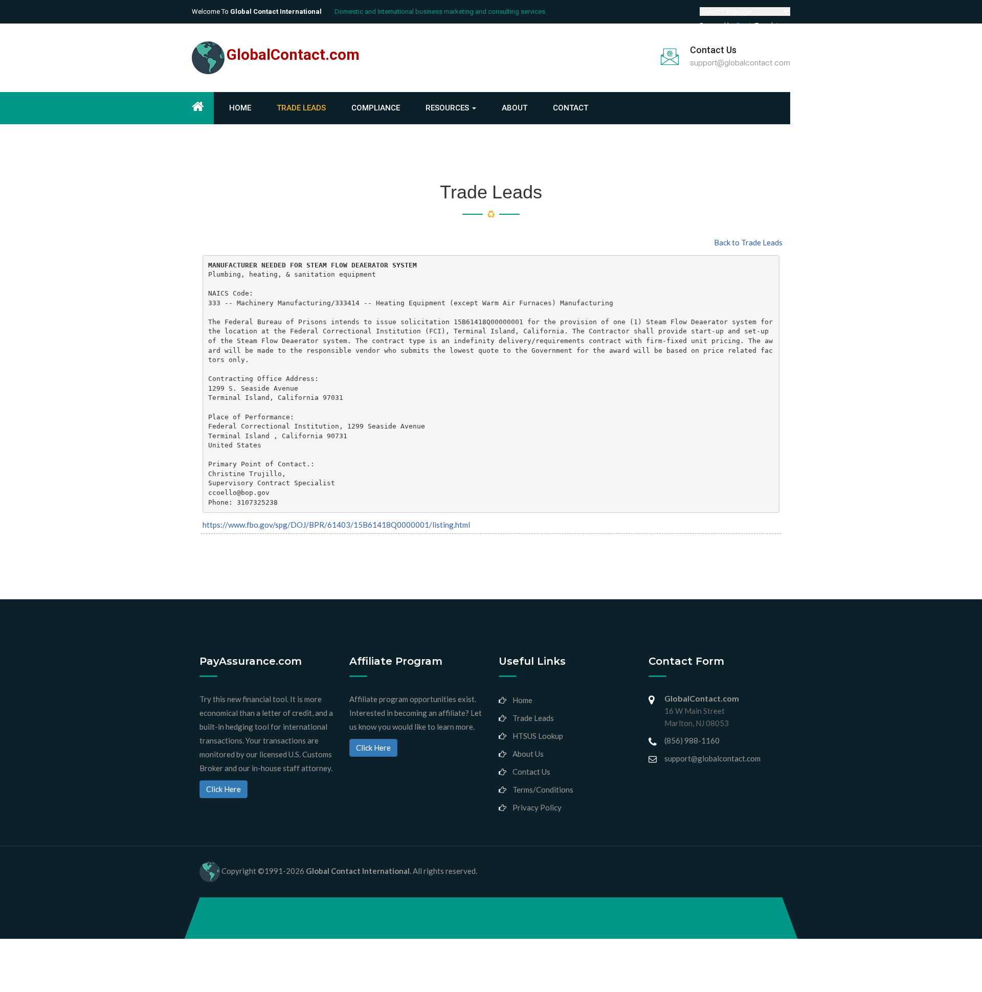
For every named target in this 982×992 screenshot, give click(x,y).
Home (240, 107)
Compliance (375, 107)
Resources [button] (448, 107)
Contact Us (531, 771)
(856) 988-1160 (692, 740)
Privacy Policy (537, 807)
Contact (570, 107)
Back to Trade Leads (748, 242)
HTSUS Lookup (537, 735)
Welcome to (257, 11)
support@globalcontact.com (740, 62)
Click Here (223, 789)
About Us (528, 753)
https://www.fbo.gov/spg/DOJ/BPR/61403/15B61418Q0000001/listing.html (336, 524)
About (514, 107)
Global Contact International (358, 870)
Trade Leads (301, 107)
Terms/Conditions (542, 789)
